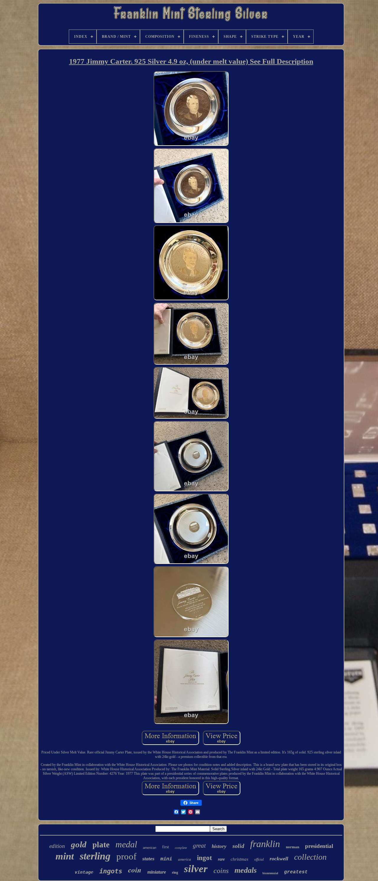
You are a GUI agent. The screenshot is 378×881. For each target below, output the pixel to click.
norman (292, 847)
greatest (296, 872)
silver (196, 869)
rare (221, 859)
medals (245, 870)
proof (126, 856)
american (149, 847)
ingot (204, 858)
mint (65, 856)
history (219, 846)
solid (238, 846)
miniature (156, 872)
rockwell (279, 859)
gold (79, 844)
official (259, 859)
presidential (319, 846)
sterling (95, 856)
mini (166, 859)
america (184, 859)
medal (126, 844)
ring (175, 872)
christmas (239, 859)
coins (221, 871)
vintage (84, 872)
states (148, 859)
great (199, 845)
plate (101, 844)
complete (181, 847)
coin (134, 869)
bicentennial (270, 873)
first (165, 847)
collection (310, 857)
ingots (110, 871)
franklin (265, 843)
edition (57, 846)
